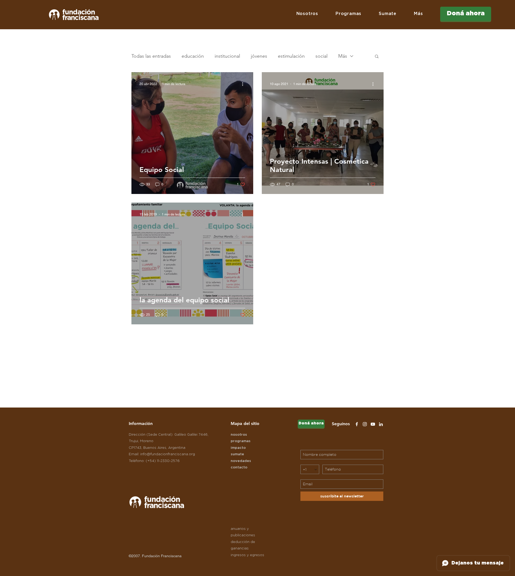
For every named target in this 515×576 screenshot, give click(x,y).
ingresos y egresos (247, 555)
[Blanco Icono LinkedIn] (381, 424)
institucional (227, 56)
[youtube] (373, 424)
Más (342, 56)
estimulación (291, 56)
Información (141, 423)
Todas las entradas (151, 56)
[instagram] (364, 424)
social (321, 56)
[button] (307, 14)
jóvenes (259, 56)
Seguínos (341, 423)
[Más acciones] (244, 84)
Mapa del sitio (245, 423)
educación (193, 56)
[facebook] (356, 424)
